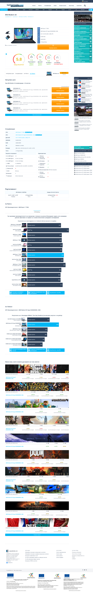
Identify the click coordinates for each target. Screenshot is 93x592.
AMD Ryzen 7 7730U (24, 132)
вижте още (89, 78)
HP (56, 9)
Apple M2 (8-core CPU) (16, 279)
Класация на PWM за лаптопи (31, 560)
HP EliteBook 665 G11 (16, 265)
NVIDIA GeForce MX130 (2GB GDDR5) (13, 343)
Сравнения (79, 5)
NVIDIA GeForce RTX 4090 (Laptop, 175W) (83, 172)
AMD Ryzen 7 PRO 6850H (16, 224)
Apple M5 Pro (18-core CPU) (83, 161)
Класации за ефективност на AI (31, 555)
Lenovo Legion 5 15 (17, 235)
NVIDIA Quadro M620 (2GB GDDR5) (14, 333)
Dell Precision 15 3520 (16, 335)
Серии (55, 5)
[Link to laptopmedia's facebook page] (82, 570)
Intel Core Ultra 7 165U (16, 284)
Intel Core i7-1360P (17, 269)
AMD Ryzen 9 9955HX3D (83, 155)
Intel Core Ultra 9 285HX (83, 153)
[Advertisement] (37, 22)
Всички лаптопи (4, 9)
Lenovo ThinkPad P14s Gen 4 (15, 250)
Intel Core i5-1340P (17, 249)
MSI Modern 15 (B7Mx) (23, 16)
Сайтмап (74, 558)
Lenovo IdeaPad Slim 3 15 (16, 245)
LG (76, 9)
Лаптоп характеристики (61, 552)
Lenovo (69, 9)
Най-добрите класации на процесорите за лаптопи (35, 552)
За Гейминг (32, 73)
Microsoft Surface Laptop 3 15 (15, 330)
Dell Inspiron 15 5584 (17, 345)
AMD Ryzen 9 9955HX (83, 159)
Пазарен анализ (62, 5)
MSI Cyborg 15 (18, 230)
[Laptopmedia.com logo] (15, 5)
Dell (43, 9)
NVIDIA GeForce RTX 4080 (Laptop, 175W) (83, 174)
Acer (11, 9)
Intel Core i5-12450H (17, 244)
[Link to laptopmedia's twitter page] (84, 570)
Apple (24, 9)
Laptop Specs (15, 16)
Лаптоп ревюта (59, 555)
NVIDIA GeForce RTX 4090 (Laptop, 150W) (83, 170)
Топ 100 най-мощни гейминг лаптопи (32, 559)
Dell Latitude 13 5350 (17, 285)
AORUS (37, 9)
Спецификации (47, 5)
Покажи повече (37, 534)
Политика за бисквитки (76, 552)
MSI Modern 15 (30, 16)
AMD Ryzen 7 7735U (17, 264)
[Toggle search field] (85, 5)
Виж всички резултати (37, 114)
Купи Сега (64, 72)
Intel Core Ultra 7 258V (16, 259)
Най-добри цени (10, 73)
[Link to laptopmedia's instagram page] (86, 570)
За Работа (26, 73)
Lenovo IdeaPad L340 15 (16, 340)
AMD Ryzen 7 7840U (17, 240)
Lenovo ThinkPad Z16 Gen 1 (15, 225)
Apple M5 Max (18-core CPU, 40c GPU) (83, 157)
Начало (34, 5)
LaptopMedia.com (8, 16)
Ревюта (40, 5)
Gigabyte (50, 9)
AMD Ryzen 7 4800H (17, 234)
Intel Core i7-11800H (17, 274)
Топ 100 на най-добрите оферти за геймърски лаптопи (36, 557)
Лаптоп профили (59, 557)
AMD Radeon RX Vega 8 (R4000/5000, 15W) (29, 134)
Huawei (63, 9)
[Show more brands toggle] (91, 10)
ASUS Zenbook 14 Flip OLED (15, 270)
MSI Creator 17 (18, 275)
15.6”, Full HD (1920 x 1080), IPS (23, 137)
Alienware (31, 9)
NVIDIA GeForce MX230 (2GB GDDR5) (13, 338)
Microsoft (82, 9)
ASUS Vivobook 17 (17, 320)
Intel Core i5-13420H (17, 229)
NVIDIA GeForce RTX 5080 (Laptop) (82, 168)
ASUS (17, 9)
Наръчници (71, 5)
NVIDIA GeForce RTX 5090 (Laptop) (82, 166)
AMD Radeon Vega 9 (17, 328)
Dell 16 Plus (18, 260)
